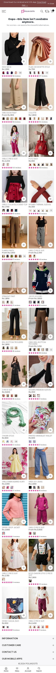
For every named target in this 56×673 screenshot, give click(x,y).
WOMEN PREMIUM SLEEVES (40, 389)
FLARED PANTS (8, 250)
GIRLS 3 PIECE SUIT (36, 527)
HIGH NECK (6, 67)
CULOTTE (32, 112)
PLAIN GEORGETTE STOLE (39, 67)
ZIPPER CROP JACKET (11, 527)
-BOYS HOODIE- (36, 296)
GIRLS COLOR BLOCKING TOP (14, 204)
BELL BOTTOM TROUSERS (12, 342)
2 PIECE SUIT (7, 389)
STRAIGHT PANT (8, 296)
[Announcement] (24, 4)
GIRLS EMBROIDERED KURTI (13, 481)
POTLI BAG (33, 158)
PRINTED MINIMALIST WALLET (40, 435)
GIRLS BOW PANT (9, 112)
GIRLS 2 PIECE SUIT (10, 158)
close (51, 4)
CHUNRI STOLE (8, 435)
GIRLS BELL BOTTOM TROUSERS (37, 343)
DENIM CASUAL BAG (10, 621)
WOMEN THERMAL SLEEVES (40, 204)
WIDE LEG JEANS (35, 481)
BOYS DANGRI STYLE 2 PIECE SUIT (40, 574)
